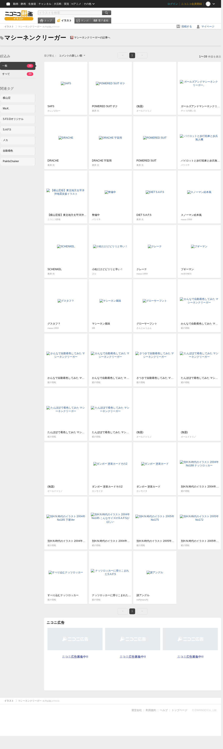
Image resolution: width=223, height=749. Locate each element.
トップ (48, 20)
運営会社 (136, 710)
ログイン (173, 4)
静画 (23, 4)
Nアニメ (76, 4)
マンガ (85, 20)
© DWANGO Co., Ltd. (204, 710)
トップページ (179, 710)
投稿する (187, 26)
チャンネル (44, 4)
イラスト (66, 20)
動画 (15, 4)
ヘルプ (164, 710)
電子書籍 (103, 20)
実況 (66, 4)
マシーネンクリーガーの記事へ (92, 37)
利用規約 (151, 710)
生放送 (32, 4)
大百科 (58, 4)
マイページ (207, 26)
